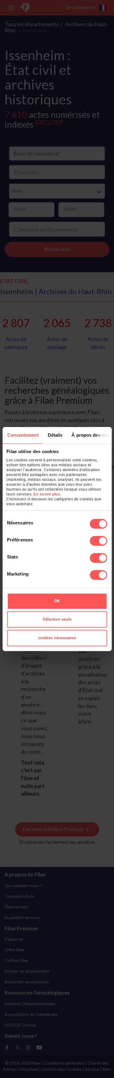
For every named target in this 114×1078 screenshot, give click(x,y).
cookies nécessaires (57, 638)
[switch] (98, 541)
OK (57, 601)
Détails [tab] (54, 435)
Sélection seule (57, 619)
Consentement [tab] (22, 435)
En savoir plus (46, 494)
